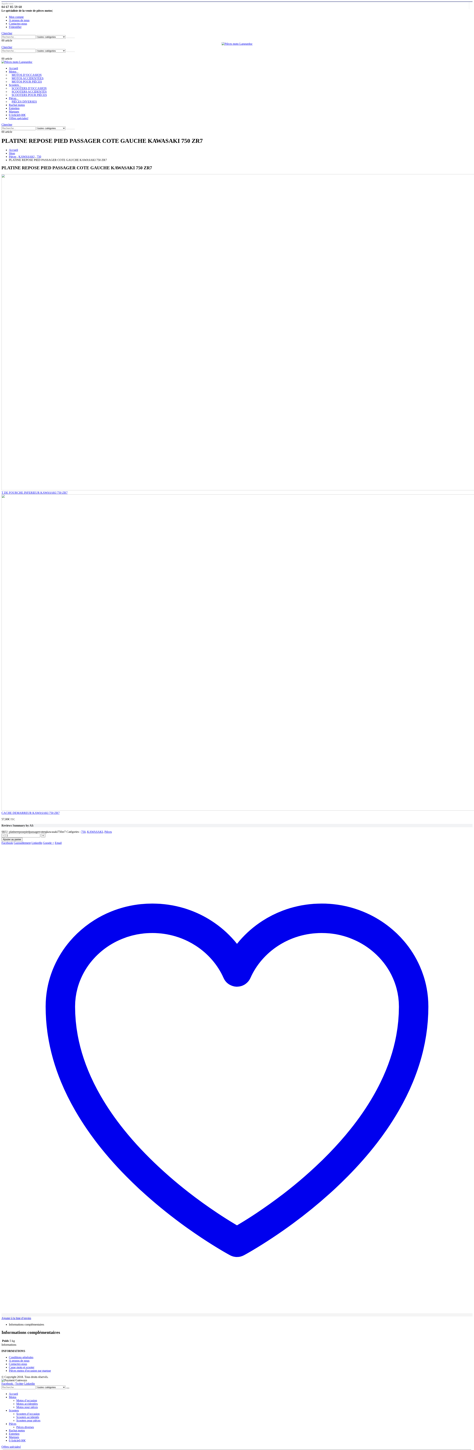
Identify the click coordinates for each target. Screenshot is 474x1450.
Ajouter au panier (12, 839)
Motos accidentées (28, 78)
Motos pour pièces (27, 81)
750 (83, 831)
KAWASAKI (95, 831)
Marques (14, 111)
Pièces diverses (24, 101)
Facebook (7, 842)
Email (58, 842)
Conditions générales (21, 1357)
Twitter (19, 1383)
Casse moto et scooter (21, 1367)
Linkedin (29, 1383)
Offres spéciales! (18, 118)
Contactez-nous (18, 23)
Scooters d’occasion (29, 88)
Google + (48, 842)
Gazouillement (22, 842)
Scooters (14, 85)
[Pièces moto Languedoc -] (237, 43)
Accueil (13, 68)
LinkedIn (36, 842)
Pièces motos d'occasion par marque (30, 1370)
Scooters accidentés (29, 91)
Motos (12, 71)
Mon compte (16, 17)
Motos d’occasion (27, 75)
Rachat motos (17, 105)
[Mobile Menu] (3, 54)
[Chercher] (70, 37)
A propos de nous (19, 20)
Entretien (14, 108)
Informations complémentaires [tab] (26, 1324)
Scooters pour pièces (29, 95)
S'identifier (15, 27)
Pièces (12, 98)
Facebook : (7, 1383)
